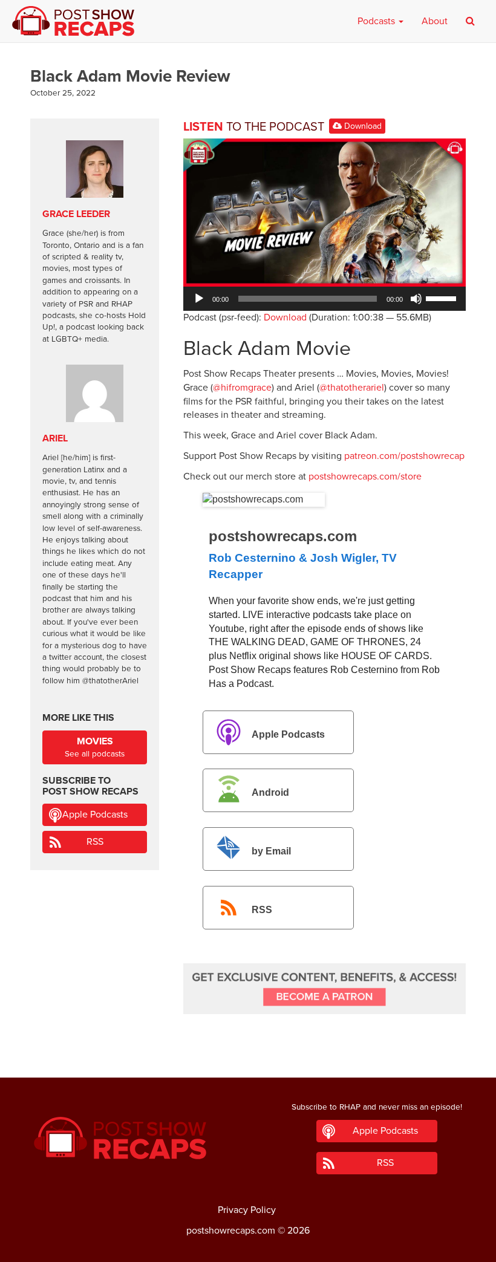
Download (362, 126)
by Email (271, 851)
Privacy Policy (247, 1210)
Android (270, 793)
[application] (324, 299)
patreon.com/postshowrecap (404, 456)
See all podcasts (95, 747)
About (435, 21)
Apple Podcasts (288, 734)
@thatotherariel (351, 388)
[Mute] (416, 299)
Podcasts (377, 21)
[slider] (443, 297)
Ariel (55, 438)
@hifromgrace (242, 388)
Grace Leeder (76, 214)
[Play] (199, 299)
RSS (262, 910)
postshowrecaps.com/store (365, 476)
